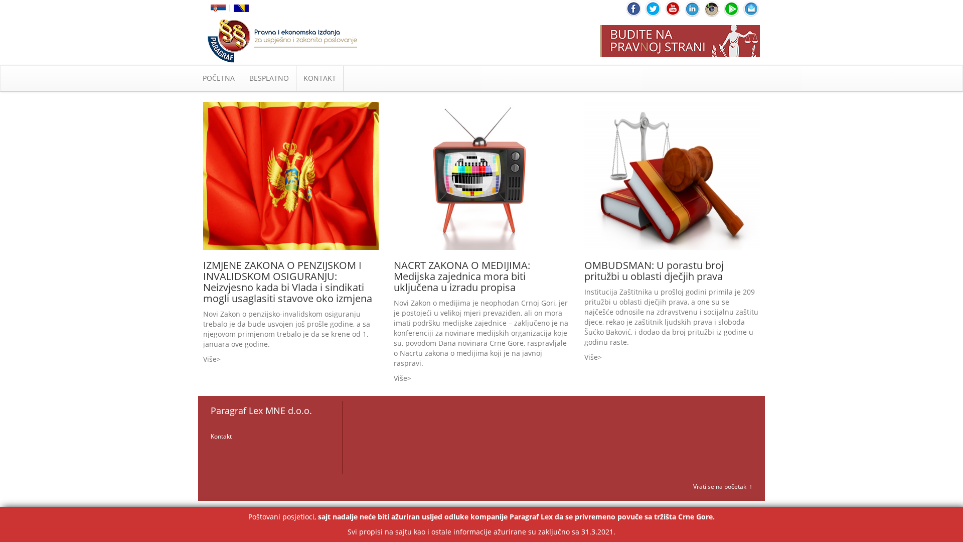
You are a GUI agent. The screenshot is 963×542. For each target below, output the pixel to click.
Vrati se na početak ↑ (722, 486)
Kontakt (221, 436)
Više (210, 359)
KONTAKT (319, 78)
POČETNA (219, 78)
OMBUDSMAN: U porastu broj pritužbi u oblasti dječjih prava (654, 270)
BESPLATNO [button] (269, 78)
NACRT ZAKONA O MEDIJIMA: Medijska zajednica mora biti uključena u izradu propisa (462, 276)
